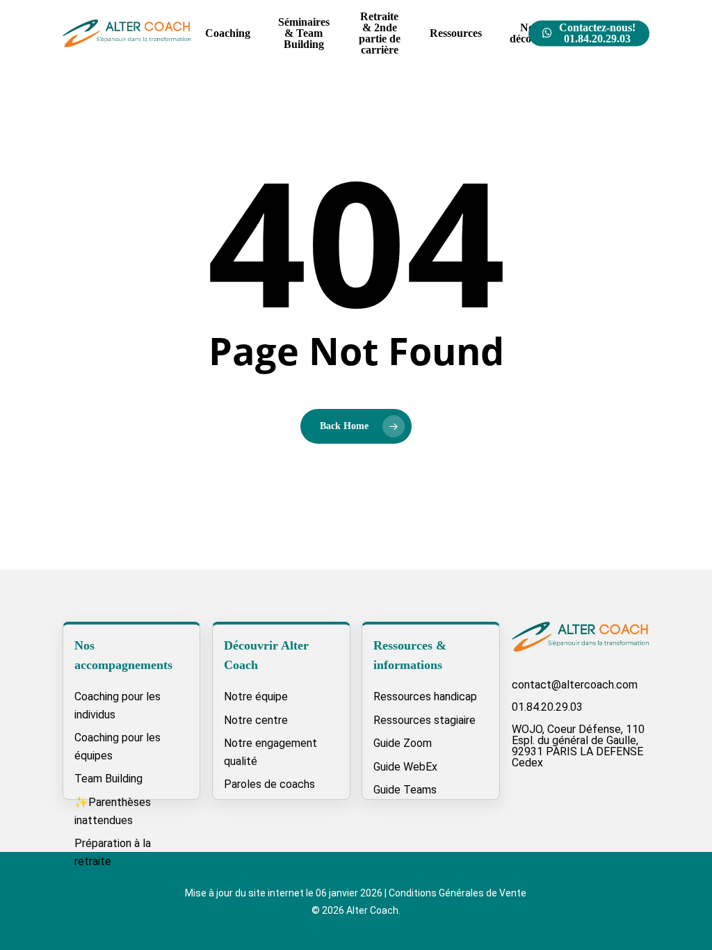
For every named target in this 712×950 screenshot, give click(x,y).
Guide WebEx (405, 766)
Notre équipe (256, 696)
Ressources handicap (425, 696)
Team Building (108, 778)
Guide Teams (405, 789)
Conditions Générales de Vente (457, 893)
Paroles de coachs (269, 784)
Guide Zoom (402, 743)
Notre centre (256, 720)
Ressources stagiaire (424, 720)
